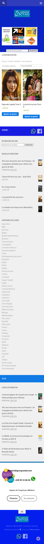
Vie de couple (7, 363)
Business (5, 239)
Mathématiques (7, 315)
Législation (6, 295)
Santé (4, 351)
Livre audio (6, 301)
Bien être (5, 230)
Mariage (5, 312)
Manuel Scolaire (8, 309)
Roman (4, 348)
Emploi (4, 262)
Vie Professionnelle (9, 366)
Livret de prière (7, 307)
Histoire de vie (7, 286)
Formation (5, 277)
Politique (5, 333)
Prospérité (6, 336)
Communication (7, 242)
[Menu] (41, 3)
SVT (3, 357)
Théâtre (4, 360)
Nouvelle (5, 321)
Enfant (4, 265)
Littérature (5, 298)
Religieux (5, 345)
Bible (4, 227)
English (4, 268)
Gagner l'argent (7, 280)
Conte (4, 253)
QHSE (4, 342)
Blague (4, 233)
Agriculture (6, 224)
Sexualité (5, 354)
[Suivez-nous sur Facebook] (39, 131)
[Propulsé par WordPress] (20, 529)
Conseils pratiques (9, 250)
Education (5, 259)
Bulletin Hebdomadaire (10, 236)
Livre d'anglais (7, 304)
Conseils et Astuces (9, 247)
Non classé (6, 318)
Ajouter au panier (10, 114)
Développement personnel (11, 256)
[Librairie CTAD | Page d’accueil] (22, 13)
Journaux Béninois (8, 289)
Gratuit (4, 283)
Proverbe (5, 339)
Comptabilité (6, 245)
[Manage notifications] (38, 539)
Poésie (4, 330)
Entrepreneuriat (7, 271)
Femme (4, 274)
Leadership (6, 292)
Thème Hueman (34, 529)
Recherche (33, 51)
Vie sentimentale (8, 369)
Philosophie (6, 324)
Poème (4, 327)
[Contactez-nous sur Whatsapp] (33, 131)
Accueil (4, 61)
